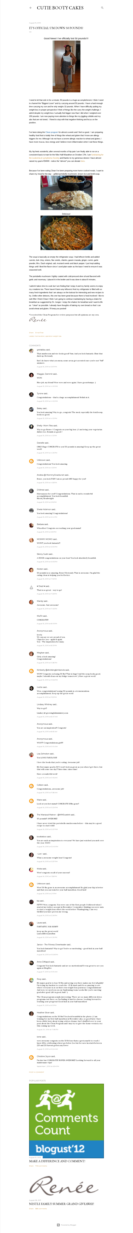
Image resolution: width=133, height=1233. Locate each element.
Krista (39, 869)
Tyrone (40, 393)
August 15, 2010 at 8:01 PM (47, 624)
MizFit (39, 616)
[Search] (102, 7)
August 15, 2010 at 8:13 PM (47, 645)
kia (38, 901)
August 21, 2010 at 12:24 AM (47, 1049)
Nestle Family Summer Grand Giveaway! (61, 1204)
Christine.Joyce (44, 1056)
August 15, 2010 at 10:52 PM (47, 680)
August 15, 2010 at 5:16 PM (46, 502)
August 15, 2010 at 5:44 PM (47, 517)
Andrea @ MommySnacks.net (50, 475)
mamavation (40, 336)
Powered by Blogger (68, 1225)
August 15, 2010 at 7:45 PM (47, 609)
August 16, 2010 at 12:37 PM (47, 829)
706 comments (41, 1166)
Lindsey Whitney (44, 704)
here (82, 161)
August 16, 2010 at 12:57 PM (47, 861)
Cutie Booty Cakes (60, 8)
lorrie (39, 1037)
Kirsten (40, 569)
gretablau (41, 350)
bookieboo (41, 836)
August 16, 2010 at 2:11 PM (46, 894)
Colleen (40, 785)
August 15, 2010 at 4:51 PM (47, 468)
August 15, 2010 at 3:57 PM (47, 367)
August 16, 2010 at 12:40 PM (47, 847)
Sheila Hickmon (44, 509)
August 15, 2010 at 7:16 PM (47, 579)
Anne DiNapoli (43, 962)
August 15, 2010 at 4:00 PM (47, 386)
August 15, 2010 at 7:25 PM (47, 594)
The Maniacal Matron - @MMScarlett (53, 815)
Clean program (51, 132)
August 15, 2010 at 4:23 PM (47, 453)
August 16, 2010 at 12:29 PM (47, 807)
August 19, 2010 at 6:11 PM (46, 1005)
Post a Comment (36, 1072)
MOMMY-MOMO (44, 539)
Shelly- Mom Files (45, 425)
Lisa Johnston (43, 754)
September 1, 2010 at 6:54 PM (48, 1066)
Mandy (40, 601)
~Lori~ (39, 854)
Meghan (41, 653)
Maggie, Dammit (44, 374)
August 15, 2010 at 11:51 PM (47, 697)
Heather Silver (43, 1012)
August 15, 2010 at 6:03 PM (47, 547)
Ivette (39, 687)
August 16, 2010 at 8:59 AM (47, 732)
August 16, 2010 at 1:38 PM (47, 876)
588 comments (41, 1209)
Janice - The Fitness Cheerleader (51, 944)
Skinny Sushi (42, 554)
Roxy (39, 979)
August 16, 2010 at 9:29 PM (47, 937)
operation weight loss (53, 336)
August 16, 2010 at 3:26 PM (47, 915)
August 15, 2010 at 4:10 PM (47, 418)
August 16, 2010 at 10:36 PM (47, 955)
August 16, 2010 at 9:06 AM (47, 778)
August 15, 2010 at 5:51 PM (46, 532)
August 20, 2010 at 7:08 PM (47, 1029)
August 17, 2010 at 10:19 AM (47, 972)
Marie (39, 800)
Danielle (40, 443)
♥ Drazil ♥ (41, 586)
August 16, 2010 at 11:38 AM (47, 793)
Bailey (39, 408)
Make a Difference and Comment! (57, 1161)
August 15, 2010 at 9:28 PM (47, 663)
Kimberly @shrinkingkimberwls (51, 670)
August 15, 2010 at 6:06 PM (47, 562)
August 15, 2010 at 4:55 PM (47, 483)
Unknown (41, 460)
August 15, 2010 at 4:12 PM (47, 436)
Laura (39, 923)
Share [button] (31, 333)
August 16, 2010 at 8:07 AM (47, 717)
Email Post (39, 333)
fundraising (96, 155)
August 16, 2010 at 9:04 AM (47, 746)
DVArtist (40, 490)
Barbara (40, 524)
